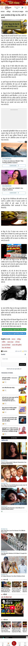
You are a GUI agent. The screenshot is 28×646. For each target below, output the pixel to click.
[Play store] (22, 7)
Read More (7, 255)
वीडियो (5, 594)
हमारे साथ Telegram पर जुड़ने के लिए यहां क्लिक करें (14, 333)
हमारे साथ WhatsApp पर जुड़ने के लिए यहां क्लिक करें (14, 329)
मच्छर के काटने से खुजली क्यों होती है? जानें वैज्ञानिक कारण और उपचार (5, 590)
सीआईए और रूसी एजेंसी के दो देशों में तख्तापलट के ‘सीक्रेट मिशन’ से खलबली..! (16, 630)
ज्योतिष (3, 342)
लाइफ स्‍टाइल (10, 342)
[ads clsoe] (27, 637)
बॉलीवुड (8, 11)
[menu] (2, 7)
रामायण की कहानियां (16, 345)
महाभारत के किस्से (6, 345)
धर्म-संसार (17, 342)
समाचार (3, 11)
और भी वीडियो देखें (6, 597)
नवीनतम (5, 620)
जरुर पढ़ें (5, 580)
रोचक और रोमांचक (6, 348)
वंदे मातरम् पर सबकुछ (17, 11)
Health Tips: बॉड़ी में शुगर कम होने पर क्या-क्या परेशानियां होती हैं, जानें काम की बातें (17, 590)
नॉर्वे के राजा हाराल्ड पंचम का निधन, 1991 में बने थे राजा (5, 630)
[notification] (25, 7)
